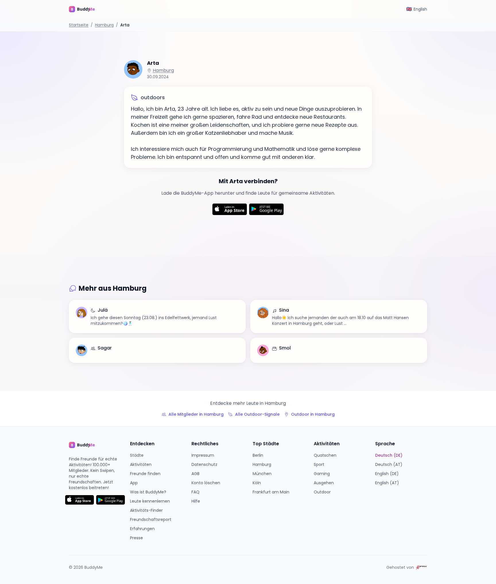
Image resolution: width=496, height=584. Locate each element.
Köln (257, 483)
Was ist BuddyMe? (148, 492)
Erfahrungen (142, 529)
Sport (319, 464)
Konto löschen (205, 483)
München (262, 473)
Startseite (78, 25)
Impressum (202, 455)
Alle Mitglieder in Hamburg (196, 414)
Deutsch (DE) (388, 455)
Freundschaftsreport (150, 519)
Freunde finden (145, 473)
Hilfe (195, 501)
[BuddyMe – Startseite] (86, 9)
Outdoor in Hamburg (313, 414)
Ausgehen (324, 483)
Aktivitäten (141, 464)
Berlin (258, 455)
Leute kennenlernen (150, 501)
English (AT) (387, 483)
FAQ (195, 492)
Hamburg (104, 25)
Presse (136, 538)
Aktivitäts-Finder (146, 510)
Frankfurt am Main (271, 492)
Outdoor (322, 492)
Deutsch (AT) (388, 464)
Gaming (322, 473)
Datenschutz (204, 464)
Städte (137, 455)
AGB (195, 473)
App (134, 483)
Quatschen (325, 455)
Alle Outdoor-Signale (257, 414)
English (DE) (387, 473)
